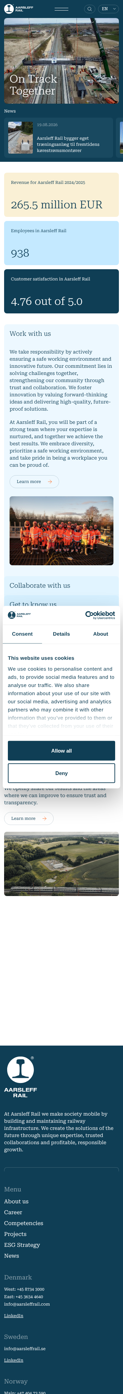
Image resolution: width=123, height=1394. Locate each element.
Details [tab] (61, 634)
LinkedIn (13, 1315)
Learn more (29, 481)
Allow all (61, 751)
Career (13, 1212)
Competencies (23, 1223)
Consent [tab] (22, 634)
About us (16, 1201)
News (11, 1256)
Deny (61, 773)
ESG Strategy (22, 1245)
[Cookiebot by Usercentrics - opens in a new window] (86, 615)
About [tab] (100, 634)
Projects (15, 1234)
